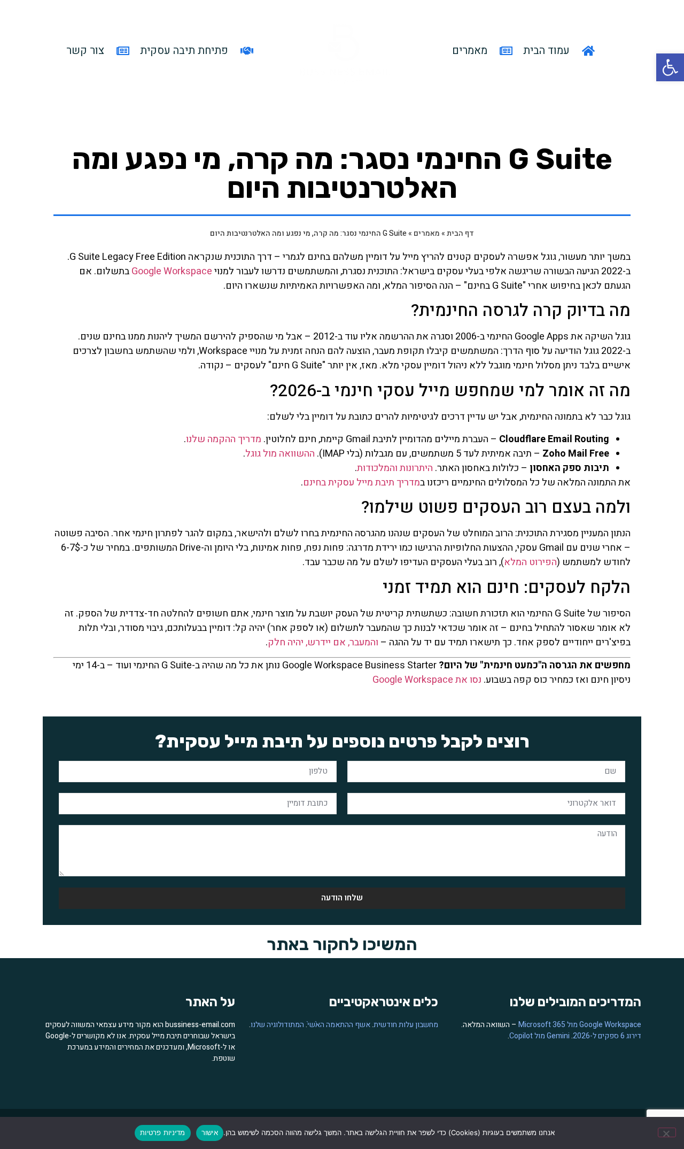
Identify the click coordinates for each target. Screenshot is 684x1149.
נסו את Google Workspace (426, 680)
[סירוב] (667, 1132)
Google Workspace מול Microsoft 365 (579, 1024)
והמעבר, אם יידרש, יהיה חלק (323, 642)
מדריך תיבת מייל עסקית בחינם (361, 482)
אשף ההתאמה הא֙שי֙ (338, 1024)
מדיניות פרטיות (162, 1132)
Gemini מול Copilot (539, 1036)
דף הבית (460, 233)
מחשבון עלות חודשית (406, 1024)
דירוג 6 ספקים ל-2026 (607, 1036)
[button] (670, 67)
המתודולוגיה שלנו (277, 1024)
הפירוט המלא (530, 562)
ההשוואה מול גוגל (280, 453)
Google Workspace (171, 271)
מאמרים (427, 233)
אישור (209, 1132)
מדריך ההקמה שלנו (223, 439)
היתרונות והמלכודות (395, 468)
